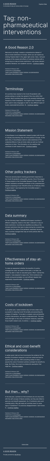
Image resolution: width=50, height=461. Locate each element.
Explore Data (43, 4)
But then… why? (17, 392)
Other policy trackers (20, 172)
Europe (21, 72)
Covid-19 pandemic (14, 72)
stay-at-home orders (17, 74)
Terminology (14, 89)
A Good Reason (17, 70)
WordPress (18, 454)
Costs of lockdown (19, 305)
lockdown (26, 72)
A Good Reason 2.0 (19, 47)
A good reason (9, 4)
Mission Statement (19, 130)
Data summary (16, 215)
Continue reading (38, 63)
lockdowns (31, 113)
